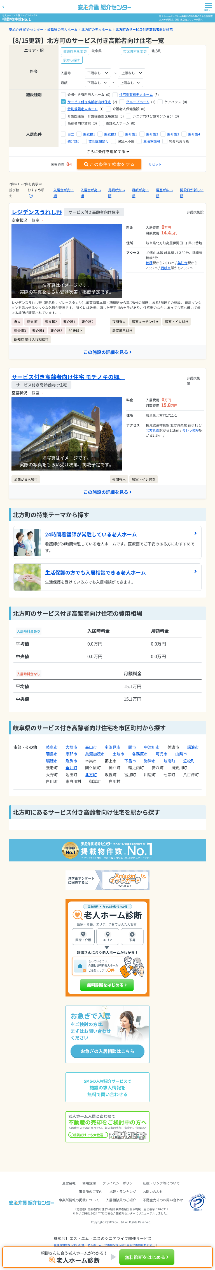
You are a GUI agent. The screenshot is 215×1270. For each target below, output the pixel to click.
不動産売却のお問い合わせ (163, 1199)
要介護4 (194, 134)
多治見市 (112, 747)
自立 (70, 134)
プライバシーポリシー (119, 1183)
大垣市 (71, 747)
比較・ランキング (122, 1191)
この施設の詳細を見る (105, 352)
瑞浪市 (193, 747)
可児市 (161, 754)
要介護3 (173, 134)
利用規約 (89, 1183)
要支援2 (110, 134)
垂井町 (71, 767)
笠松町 (189, 761)
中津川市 (152, 747)
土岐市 (118, 754)
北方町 (91, 774)
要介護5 (73, 141)
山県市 (181, 754)
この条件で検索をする (112, 164)
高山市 (91, 747)
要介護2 (152, 134)
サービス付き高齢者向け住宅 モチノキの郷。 (68, 377)
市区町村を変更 (135, 51)
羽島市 (52, 754)
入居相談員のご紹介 (121, 1199)
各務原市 (140, 754)
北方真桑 (152, 430)
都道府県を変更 (75, 51)
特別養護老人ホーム (82, 109)
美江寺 (182, 262)
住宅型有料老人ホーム (136, 94)
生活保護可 (151, 141)
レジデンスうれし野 (36, 212)
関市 (132, 747)
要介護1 (131, 134)
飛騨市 (71, 761)
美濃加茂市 (95, 754)
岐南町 (169, 761)
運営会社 (69, 1183)
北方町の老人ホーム (96, 29)
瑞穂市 (52, 761)
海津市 (150, 761)
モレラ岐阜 (190, 430)
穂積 (149, 262)
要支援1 (89, 134)
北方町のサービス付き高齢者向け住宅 (144, 29)
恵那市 (71, 754)
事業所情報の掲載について (79, 1199)
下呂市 (130, 761)
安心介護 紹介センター (26, 29)
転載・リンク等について (161, 1183)
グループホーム (137, 102)
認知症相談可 (98, 141)
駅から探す (71, 59)
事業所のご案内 (90, 1191)
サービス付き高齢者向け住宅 (89, 102)
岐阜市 (52, 747)
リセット (155, 164)
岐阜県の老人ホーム (62, 29)
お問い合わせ (153, 1191)
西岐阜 (166, 267)
